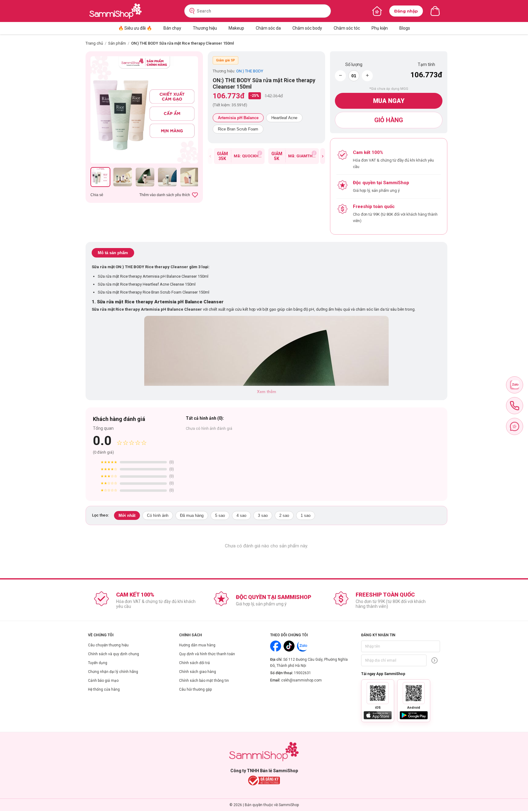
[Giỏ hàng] (435, 11)
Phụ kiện (380, 28)
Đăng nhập (406, 11)
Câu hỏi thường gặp (195, 689)
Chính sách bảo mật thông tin (204, 680)
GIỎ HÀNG (388, 120)
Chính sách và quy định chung (113, 654)
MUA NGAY (389, 100)
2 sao (284, 515)
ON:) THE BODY (249, 71)
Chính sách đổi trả (194, 663)
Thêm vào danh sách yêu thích (164, 195)
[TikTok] (289, 646)
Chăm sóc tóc (347, 28)
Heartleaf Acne (284, 117)
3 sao (263, 515)
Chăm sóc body (307, 28)
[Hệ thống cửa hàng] (377, 11)
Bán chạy (172, 28)
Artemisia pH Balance (238, 117)
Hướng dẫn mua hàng (197, 645)
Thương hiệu (205, 28)
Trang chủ (94, 43)
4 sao (241, 515)
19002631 (302, 673)
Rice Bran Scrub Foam (238, 129)
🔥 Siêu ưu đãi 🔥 (135, 28)
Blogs (404, 28)
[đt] (514, 405)
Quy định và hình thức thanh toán (207, 654)
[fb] (514, 426)
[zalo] (514, 384)
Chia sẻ (96, 195)
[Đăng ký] (434, 660)
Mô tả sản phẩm (113, 252)
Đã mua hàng (192, 515)
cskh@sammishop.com (301, 680)
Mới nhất (127, 515)
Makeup (236, 28)
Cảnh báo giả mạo (103, 680)
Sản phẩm (117, 43)
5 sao (220, 515)
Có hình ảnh (157, 515)
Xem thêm (266, 391)
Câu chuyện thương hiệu (108, 645)
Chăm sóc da (268, 28)
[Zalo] (302, 646)
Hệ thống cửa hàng (104, 689)
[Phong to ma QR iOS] (378, 693)
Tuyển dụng (97, 663)
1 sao (305, 515)
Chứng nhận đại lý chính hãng (113, 672)
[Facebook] (275, 646)
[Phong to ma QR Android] (414, 693)
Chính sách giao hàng (197, 672)
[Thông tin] (259, 153)
